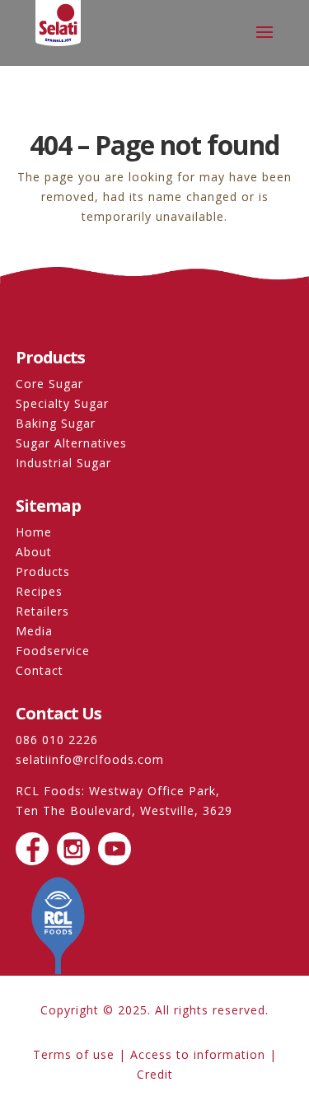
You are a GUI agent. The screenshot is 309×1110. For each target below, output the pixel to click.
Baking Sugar (56, 423)
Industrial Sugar (63, 463)
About (34, 552)
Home (34, 532)
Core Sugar (49, 383)
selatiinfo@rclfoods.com (90, 759)
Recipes (39, 591)
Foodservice (53, 650)
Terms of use (74, 1054)
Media (34, 631)
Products (43, 571)
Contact (39, 670)
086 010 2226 (57, 739)
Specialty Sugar (62, 403)
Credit (155, 1074)
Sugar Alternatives (71, 443)
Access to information (197, 1054)
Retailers (42, 611)
